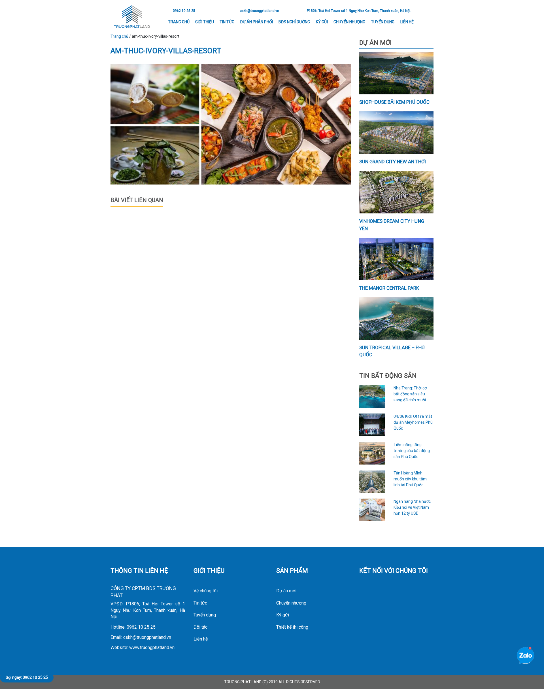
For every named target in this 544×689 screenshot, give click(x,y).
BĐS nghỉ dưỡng (294, 22)
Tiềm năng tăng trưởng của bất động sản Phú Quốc (412, 450)
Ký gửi (322, 22)
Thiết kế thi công (292, 627)
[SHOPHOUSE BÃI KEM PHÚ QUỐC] (396, 73)
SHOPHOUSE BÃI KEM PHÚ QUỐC (394, 102)
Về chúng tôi (206, 590)
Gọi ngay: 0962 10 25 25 (27, 677)
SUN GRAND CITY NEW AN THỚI (392, 161)
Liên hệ (407, 22)
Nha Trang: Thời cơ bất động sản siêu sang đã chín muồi (410, 394)
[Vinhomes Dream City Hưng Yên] (396, 192)
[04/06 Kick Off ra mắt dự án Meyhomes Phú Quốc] (372, 425)
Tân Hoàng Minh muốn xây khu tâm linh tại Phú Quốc (410, 479)
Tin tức (227, 22)
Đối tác (200, 627)
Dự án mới (286, 590)
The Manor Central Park (389, 288)
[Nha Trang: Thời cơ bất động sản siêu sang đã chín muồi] (372, 396)
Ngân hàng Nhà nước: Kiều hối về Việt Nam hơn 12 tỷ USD (413, 507)
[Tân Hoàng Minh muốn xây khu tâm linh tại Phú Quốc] (372, 481)
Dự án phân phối (256, 22)
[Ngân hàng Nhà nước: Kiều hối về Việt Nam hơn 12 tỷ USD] (372, 510)
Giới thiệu (204, 22)
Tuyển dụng (382, 22)
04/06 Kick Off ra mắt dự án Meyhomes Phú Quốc (413, 422)
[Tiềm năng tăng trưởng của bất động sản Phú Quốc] (372, 453)
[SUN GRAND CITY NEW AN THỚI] (396, 132)
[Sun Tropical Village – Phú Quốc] (396, 318)
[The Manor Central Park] (396, 259)
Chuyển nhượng (349, 22)
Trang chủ (179, 22)
